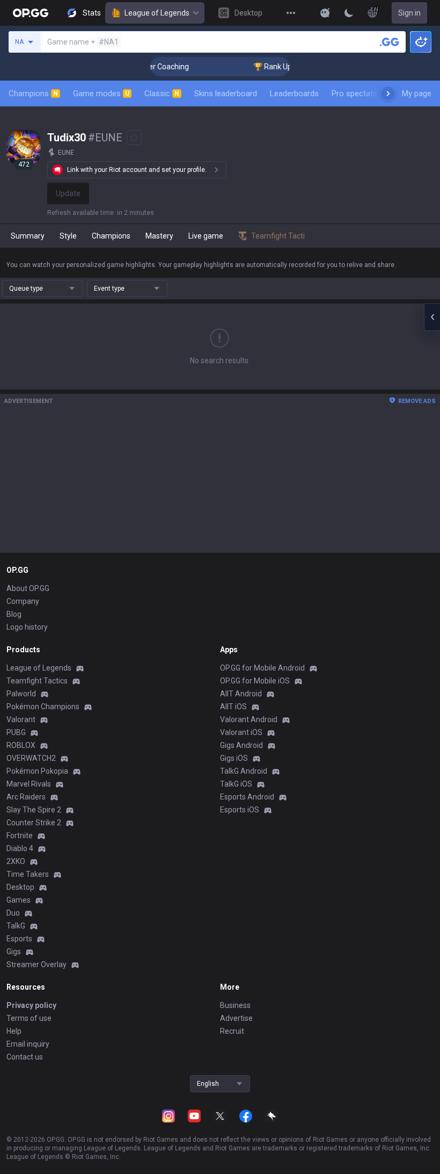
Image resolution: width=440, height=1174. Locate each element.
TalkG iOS (236, 784)
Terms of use (29, 1018)
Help (13, 1031)
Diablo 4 (19, 848)
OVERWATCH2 (31, 758)
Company (22, 601)
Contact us (24, 1057)
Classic (161, 93)
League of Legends (156, 13)
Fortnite (19, 835)
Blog (13, 614)
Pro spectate (354, 93)
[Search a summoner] (389, 42)
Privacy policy (31, 1005)
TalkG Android (243, 771)
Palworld (21, 693)
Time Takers (27, 874)
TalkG (15, 925)
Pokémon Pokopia (37, 771)
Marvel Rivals (28, 784)
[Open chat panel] (432, 317)
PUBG (16, 732)
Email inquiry (27, 1044)
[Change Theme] (349, 13)
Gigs (13, 951)
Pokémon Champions (42, 706)
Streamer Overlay (36, 964)
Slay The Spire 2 (33, 809)
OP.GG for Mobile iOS (255, 680)
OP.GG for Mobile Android (262, 668)
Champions (33, 93)
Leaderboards (294, 93)
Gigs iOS (234, 758)
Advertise (236, 1018)
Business (235, 1005)
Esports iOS (239, 809)
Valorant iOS (241, 732)
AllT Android (241, 693)
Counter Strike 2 (33, 822)
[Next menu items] (387, 93)
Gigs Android (241, 745)
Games (18, 900)
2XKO (15, 861)
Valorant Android (248, 719)
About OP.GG (27, 588)
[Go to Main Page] (30, 13)
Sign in (409, 13)
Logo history (27, 627)
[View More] (291, 13)
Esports (19, 938)
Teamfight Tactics (37, 680)
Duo (13, 913)
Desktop (20, 887)
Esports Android (247, 797)
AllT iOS (233, 706)
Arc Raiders (26, 797)
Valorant (20, 719)
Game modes (101, 93)
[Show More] (325, 13)
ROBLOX (20, 745)
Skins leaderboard (225, 93)
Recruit (232, 1031)
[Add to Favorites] (134, 137)
